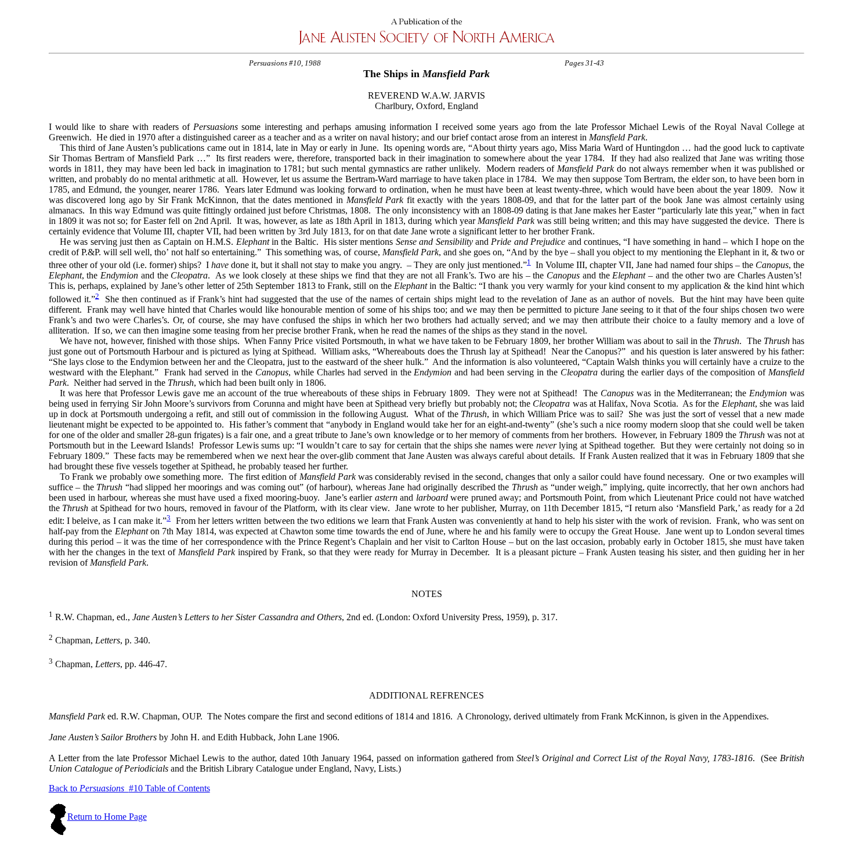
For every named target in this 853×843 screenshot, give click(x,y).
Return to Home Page (107, 817)
